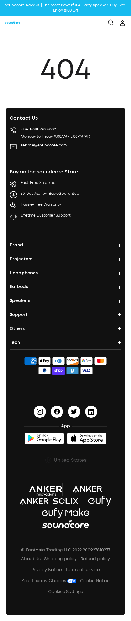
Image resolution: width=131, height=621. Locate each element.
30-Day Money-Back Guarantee (50, 193)
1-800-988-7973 (43, 129)
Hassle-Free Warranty (41, 204)
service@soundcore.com (44, 145)
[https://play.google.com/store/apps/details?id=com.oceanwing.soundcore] (44, 438)
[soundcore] (12, 23)
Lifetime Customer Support (46, 215)
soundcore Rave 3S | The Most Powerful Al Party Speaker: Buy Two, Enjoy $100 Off (65, 8)
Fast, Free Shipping (38, 182)
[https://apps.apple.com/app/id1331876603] (86, 438)
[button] (65, 460)
